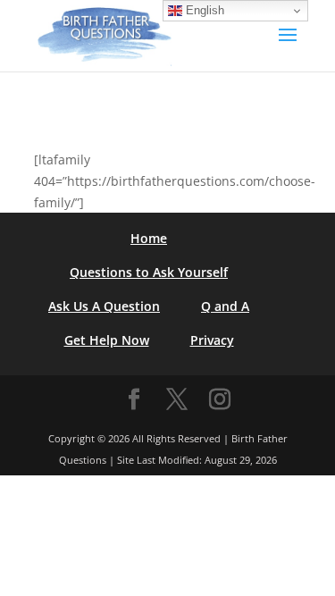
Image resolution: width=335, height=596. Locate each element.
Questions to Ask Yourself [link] (149, 272)
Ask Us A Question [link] (104, 306)
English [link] (203, 10)
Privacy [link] (212, 340)
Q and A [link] (225, 306)
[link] (105, 34)
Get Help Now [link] (106, 340)
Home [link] (148, 238)
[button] (287, 46)
